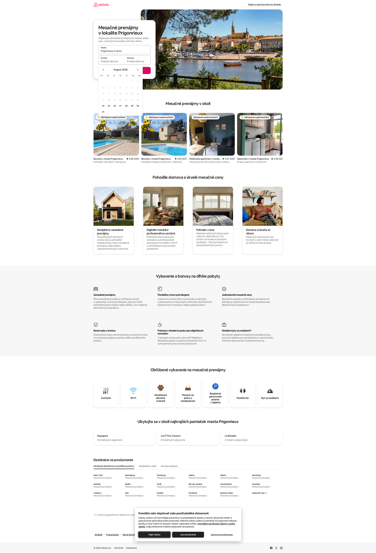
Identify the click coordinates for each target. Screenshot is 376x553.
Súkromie (118, 548)
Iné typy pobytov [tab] (169, 466)
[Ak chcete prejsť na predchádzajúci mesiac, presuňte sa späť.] (103, 70)
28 (126, 105)
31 (103, 112)
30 (138, 105)
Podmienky (131, 548)
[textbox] (111, 61)
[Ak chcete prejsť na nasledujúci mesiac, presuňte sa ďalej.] (137, 70)
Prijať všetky (154, 534)
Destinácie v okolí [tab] (147, 466)
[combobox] (124, 51)
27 (120, 105)
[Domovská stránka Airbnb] (101, 4)
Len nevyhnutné (188, 534)
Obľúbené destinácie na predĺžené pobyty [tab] (114, 466)
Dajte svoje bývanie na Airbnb (264, 4)
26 (114, 105)
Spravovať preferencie (222, 534)
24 (103, 105)
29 (132, 105)
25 (109, 105)
